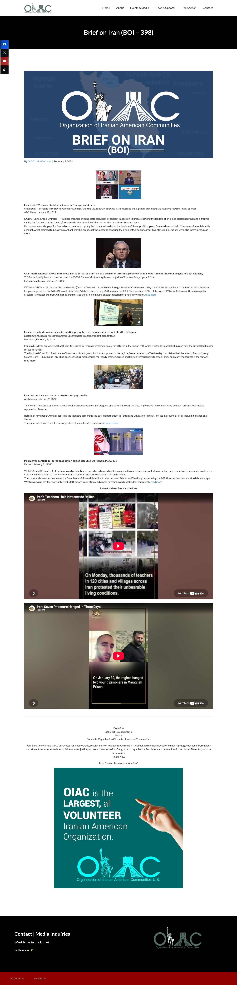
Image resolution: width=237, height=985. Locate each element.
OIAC (31, 161)
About (120, 8)
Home (106, 8)
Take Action (189, 8)
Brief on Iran (44, 161)
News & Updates (165, 8)
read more (150, 294)
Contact (208, 8)
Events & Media (139, 8)
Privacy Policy (17, 978)
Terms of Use (40, 978)
